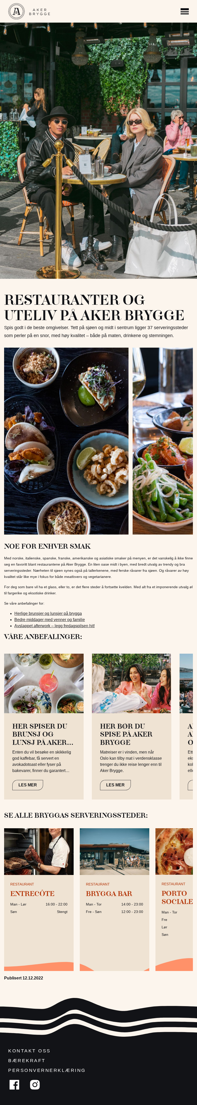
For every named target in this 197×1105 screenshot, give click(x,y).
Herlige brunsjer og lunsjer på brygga (48, 613)
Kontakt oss (29, 1050)
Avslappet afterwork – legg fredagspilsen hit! (54, 626)
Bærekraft (27, 1060)
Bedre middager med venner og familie (49, 619)
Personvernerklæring (47, 1070)
